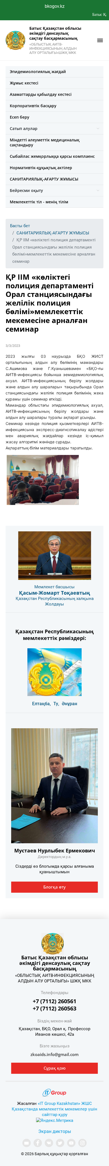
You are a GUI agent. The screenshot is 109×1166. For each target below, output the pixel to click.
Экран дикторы (54, 1131)
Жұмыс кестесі (24, 83)
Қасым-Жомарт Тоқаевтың (54, 592)
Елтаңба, (41, 703)
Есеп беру (19, 117)
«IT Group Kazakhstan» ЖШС (65, 1103)
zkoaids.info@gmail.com (54, 1054)
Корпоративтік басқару (33, 105)
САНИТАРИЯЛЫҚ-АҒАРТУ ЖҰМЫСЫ (44, 179)
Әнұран (69, 703)
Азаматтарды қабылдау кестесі (41, 94)
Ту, (56, 703)
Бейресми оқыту (26, 190)
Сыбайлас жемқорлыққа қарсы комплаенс (52, 156)
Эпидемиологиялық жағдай (38, 71)
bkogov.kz (55, 6)
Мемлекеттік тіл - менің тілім (39, 201)
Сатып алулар (23, 128)
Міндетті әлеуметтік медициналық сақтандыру (44, 142)
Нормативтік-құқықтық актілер (41, 167)
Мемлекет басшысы (54, 586)
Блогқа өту (54, 887)
